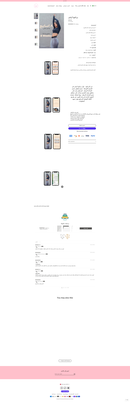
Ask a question (71, 141)
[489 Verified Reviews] (65, 220)
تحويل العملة (54, 394)
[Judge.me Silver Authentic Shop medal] (62, 236)
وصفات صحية (59, 5)
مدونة (72, 5)
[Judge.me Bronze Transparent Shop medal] (68, 236)
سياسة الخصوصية (59, 394)
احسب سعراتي (66, 5)
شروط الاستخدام (65, 394)
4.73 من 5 (47, 227)
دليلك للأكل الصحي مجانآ (80, 5)
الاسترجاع (76, 394)
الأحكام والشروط (71, 394)
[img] (37, 244)
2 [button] (63, 287)
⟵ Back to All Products (65, 360)
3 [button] (65, 287)
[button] (71, 24)
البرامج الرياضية (51, 5)
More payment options (82, 131)
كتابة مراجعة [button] (86, 228)
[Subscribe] (74, 374)
